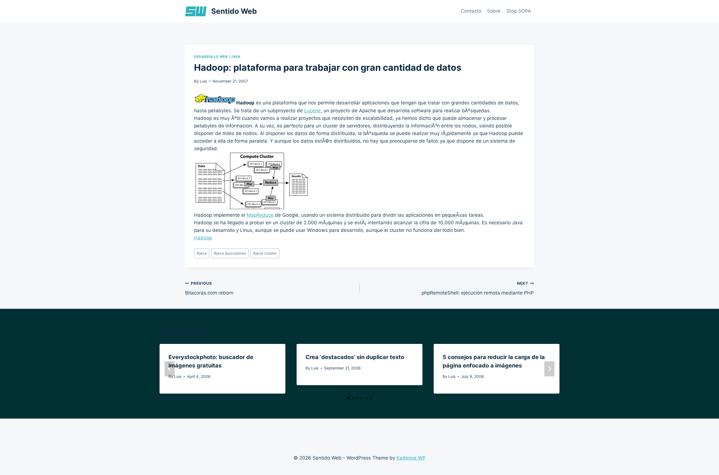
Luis (203, 81)
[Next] (549, 368)
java (235, 56)
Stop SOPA (518, 11)
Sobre (493, 11)
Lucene (312, 110)
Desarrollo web (210, 56)
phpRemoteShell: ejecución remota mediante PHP (478, 288)
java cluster (265, 253)
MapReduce (260, 215)
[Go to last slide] (170, 368)
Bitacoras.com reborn (209, 288)
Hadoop (203, 238)
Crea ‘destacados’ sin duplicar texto (355, 357)
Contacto (471, 11)
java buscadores (230, 253)
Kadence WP (411, 458)
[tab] (348, 398)
